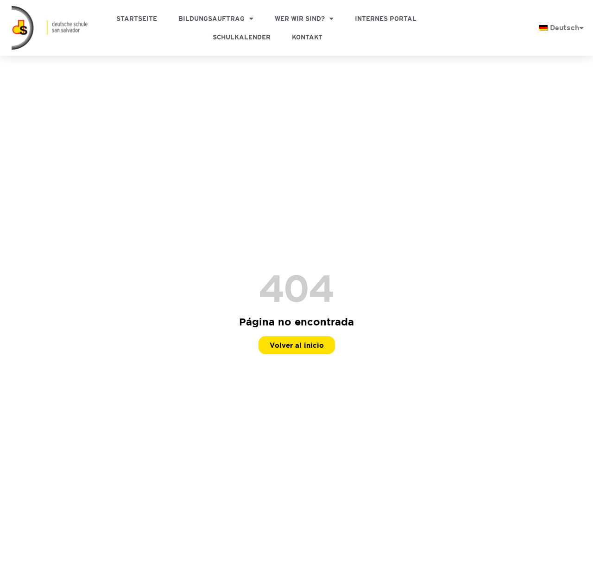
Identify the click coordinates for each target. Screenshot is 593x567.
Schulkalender (242, 37)
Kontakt (307, 37)
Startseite (136, 18)
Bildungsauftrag (211, 18)
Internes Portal (385, 18)
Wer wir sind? (300, 18)
